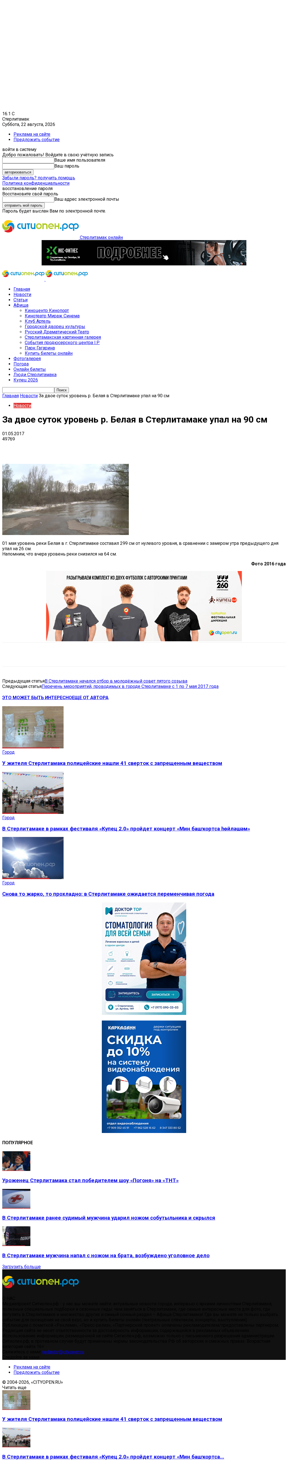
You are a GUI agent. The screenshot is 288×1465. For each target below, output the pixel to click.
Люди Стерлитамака (35, 374)
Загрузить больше (21, 1266)
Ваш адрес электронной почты (86, 199)
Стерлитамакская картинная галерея (63, 337)
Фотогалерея (27, 358)
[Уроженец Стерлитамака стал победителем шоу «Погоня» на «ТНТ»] (16, 1169)
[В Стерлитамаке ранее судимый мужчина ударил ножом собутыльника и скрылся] (16, 1207)
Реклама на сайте (32, 134)
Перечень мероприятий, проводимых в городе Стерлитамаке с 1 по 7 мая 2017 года (130, 686)
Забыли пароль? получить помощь (38, 177)
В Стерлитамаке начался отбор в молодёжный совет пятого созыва (116, 681)
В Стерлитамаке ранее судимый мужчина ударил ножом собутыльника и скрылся (108, 1218)
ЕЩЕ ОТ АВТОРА (90, 697)
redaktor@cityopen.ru (63, 1352)
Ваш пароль (66, 166)
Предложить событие (37, 139)
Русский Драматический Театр (57, 332)
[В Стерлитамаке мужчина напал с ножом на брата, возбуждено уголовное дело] (16, 1244)
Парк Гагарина (40, 348)
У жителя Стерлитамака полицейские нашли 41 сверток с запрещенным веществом (112, 763)
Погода (21, 364)
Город (8, 752)
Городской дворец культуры (55, 326)
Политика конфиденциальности (35, 183)
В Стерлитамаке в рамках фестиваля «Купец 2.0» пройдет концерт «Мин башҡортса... (113, 1457)
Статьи (21, 300)
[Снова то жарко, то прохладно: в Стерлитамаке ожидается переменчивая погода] (33, 877)
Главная (22, 289)
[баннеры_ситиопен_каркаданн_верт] (144, 1131)
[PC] (144, 264)
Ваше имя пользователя (79, 160)
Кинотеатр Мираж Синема (52, 316)
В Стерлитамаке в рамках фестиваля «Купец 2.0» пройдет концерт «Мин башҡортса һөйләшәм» (126, 829)
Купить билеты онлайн (49, 353)
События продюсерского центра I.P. (62, 342)
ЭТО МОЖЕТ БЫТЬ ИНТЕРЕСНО (37, 697)
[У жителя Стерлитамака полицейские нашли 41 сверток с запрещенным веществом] (33, 747)
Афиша (21, 305)
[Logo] (24, 279)
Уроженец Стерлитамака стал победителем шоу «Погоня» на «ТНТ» (90, 1180)
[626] (144, 639)
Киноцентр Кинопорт (47, 310)
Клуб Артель (38, 321)
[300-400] (144, 1013)
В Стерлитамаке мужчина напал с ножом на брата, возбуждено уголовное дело (106, 1255)
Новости (22, 294)
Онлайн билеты (30, 369)
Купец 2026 (26, 380)
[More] (177, 447)
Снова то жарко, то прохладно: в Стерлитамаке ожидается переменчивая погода (108, 894)
